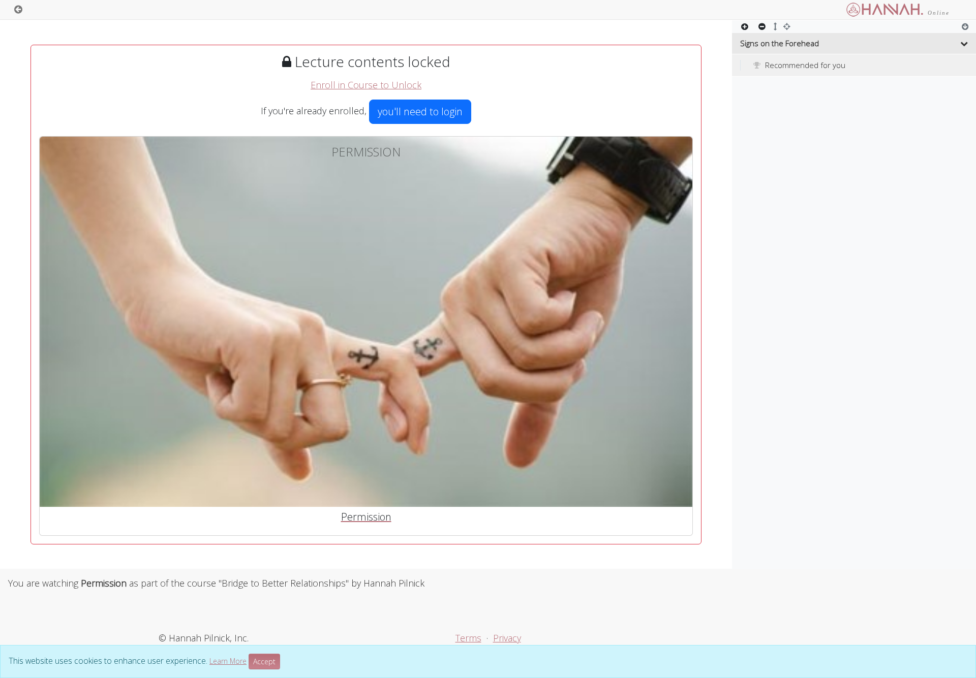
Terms (468, 638)
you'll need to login (420, 111)
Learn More (228, 661)
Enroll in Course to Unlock (366, 85)
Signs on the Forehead (779, 43)
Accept (264, 661)
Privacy (507, 638)
